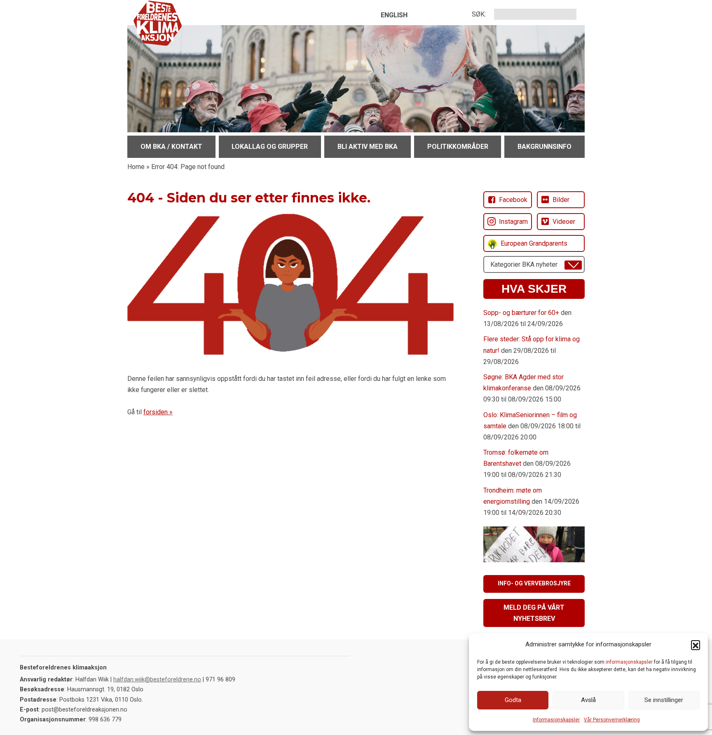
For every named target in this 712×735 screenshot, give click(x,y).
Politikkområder (457, 146)
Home (136, 167)
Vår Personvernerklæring (612, 720)
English (394, 15)
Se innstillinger (663, 700)
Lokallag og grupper (270, 146)
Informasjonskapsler (556, 720)
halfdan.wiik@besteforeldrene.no (157, 679)
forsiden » (158, 412)
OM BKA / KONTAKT (171, 146)
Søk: (479, 14)
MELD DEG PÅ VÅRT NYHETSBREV (534, 612)
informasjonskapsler (629, 662)
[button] (695, 645)
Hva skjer (534, 288)
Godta (513, 700)
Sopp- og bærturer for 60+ (521, 313)
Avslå (588, 700)
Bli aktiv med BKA (367, 146)
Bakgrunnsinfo (544, 146)
